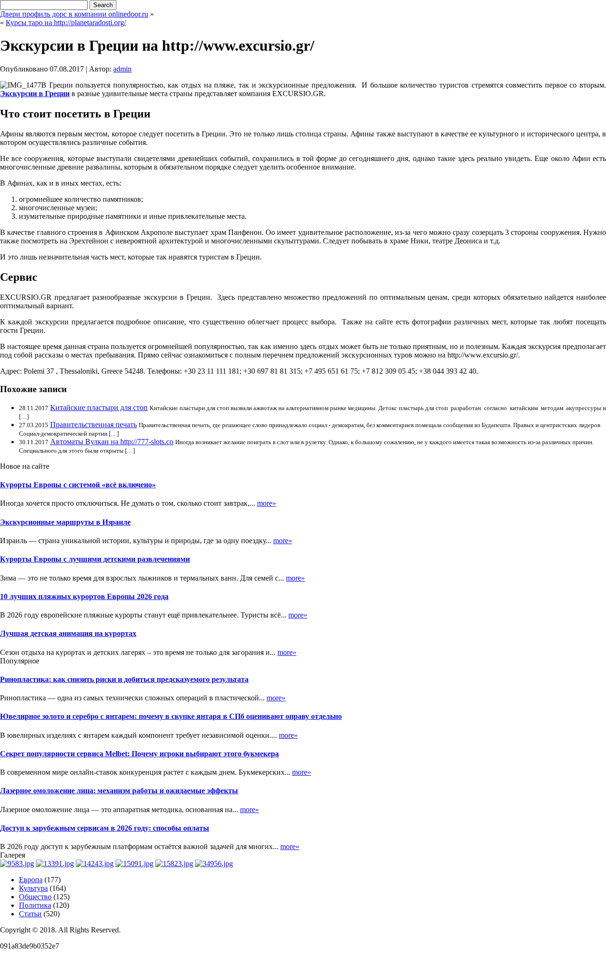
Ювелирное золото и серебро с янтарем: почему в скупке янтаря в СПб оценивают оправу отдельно (171, 716)
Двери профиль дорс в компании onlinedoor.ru (74, 14)
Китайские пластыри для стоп (99, 407)
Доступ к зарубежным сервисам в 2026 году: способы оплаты (104, 828)
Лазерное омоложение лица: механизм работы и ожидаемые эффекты (119, 791)
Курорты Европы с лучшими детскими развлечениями (95, 559)
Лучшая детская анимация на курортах (68, 633)
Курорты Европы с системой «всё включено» (78, 485)
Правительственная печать (93, 425)
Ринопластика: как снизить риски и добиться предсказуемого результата (124, 679)
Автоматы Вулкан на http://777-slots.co (111, 442)
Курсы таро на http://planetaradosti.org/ (66, 22)
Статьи (30, 914)
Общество (35, 897)
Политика (35, 905)
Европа (31, 880)
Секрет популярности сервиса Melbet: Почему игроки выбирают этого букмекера (139, 754)
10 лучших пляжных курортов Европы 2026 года (84, 596)
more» (266, 503)
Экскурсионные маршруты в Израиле (65, 522)
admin (122, 69)
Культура (33, 888)
